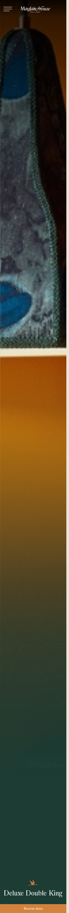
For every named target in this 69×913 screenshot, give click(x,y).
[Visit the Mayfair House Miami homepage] (35, 9)
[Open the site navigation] (8, 9)
